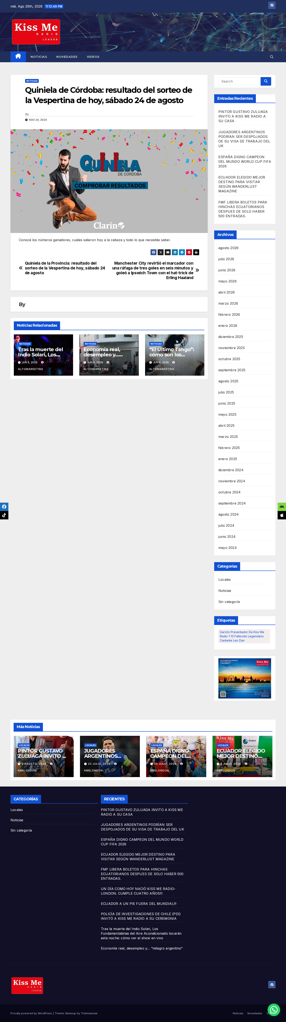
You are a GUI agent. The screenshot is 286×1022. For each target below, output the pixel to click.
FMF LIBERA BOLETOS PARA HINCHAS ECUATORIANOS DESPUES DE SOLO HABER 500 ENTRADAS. (142, 874)
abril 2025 (226, 425)
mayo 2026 (227, 281)
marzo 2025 (228, 437)
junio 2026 (226, 270)
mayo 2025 (227, 414)
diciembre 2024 (230, 470)
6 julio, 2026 (231, 763)
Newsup (70, 1013)
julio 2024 (226, 525)
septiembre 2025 (231, 370)
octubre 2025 (229, 359)
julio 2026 (226, 259)
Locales (224, 579)
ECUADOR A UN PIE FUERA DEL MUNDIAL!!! (138, 904)
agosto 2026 (228, 248)
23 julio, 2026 (99, 763)
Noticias (39, 57)
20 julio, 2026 (165, 763)
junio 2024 (227, 536)
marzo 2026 (228, 303)
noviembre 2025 (231, 348)
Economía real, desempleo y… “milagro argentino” (108, 354)
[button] (272, 57)
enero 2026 (227, 325)
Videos (93, 57)
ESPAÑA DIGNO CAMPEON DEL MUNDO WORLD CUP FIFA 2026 (244, 161)
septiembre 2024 (232, 503)
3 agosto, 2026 (34, 763)
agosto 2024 (228, 514)
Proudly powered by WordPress (31, 1013)
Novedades (67, 57)
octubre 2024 (229, 492)
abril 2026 (226, 292)
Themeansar (89, 1013)
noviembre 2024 (231, 481)
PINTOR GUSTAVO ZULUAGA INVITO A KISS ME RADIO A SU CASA (243, 116)
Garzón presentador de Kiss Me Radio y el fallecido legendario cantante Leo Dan (242, 636)
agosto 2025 (228, 381)
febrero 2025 (229, 448)
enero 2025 (227, 459)
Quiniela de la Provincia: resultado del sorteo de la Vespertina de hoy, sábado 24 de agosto (65, 268)
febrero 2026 (229, 314)
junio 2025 (226, 403)
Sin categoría (229, 602)
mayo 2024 (227, 548)
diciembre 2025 (230, 337)
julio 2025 (226, 392)
